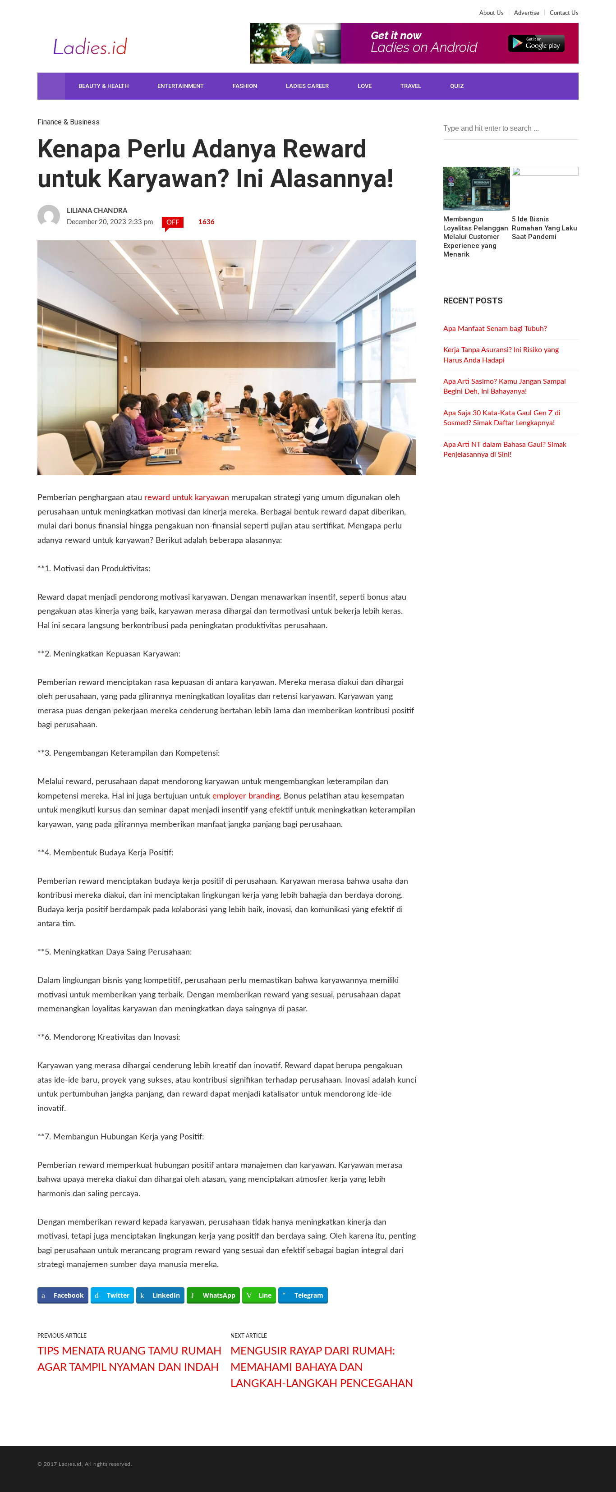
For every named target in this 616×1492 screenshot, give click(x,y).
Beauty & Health (103, 86)
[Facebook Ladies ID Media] (44, 16)
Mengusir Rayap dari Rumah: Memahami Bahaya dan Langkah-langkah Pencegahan (321, 1367)
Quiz (457, 86)
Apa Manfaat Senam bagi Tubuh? (495, 328)
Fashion (245, 86)
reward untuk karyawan (186, 498)
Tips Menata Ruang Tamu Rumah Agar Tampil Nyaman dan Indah (129, 1359)
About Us (491, 13)
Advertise (526, 13)
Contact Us (564, 13)
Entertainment (180, 86)
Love (365, 86)
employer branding (246, 796)
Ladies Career (307, 86)
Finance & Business (68, 122)
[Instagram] (73, 16)
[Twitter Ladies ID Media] (59, 16)
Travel (410, 86)
